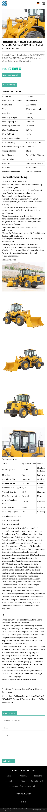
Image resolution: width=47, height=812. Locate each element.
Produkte (38, 776)
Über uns (23, 776)
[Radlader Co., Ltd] (4, 3)
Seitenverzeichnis (16, 786)
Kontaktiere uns (38, 781)
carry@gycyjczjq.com (38, 809)
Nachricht (9, 781)
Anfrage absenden (12, 75)
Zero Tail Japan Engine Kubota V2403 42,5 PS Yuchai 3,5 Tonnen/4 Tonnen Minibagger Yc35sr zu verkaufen (23, 699)
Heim (9, 776)
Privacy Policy (31, 786)
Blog (23, 781)
